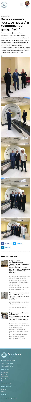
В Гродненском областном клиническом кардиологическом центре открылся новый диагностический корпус (19, 316)
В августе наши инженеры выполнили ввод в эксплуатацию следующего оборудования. (19, 295)
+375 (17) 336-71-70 (7, 363)
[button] (21, 4)
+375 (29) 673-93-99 (7, 366)
